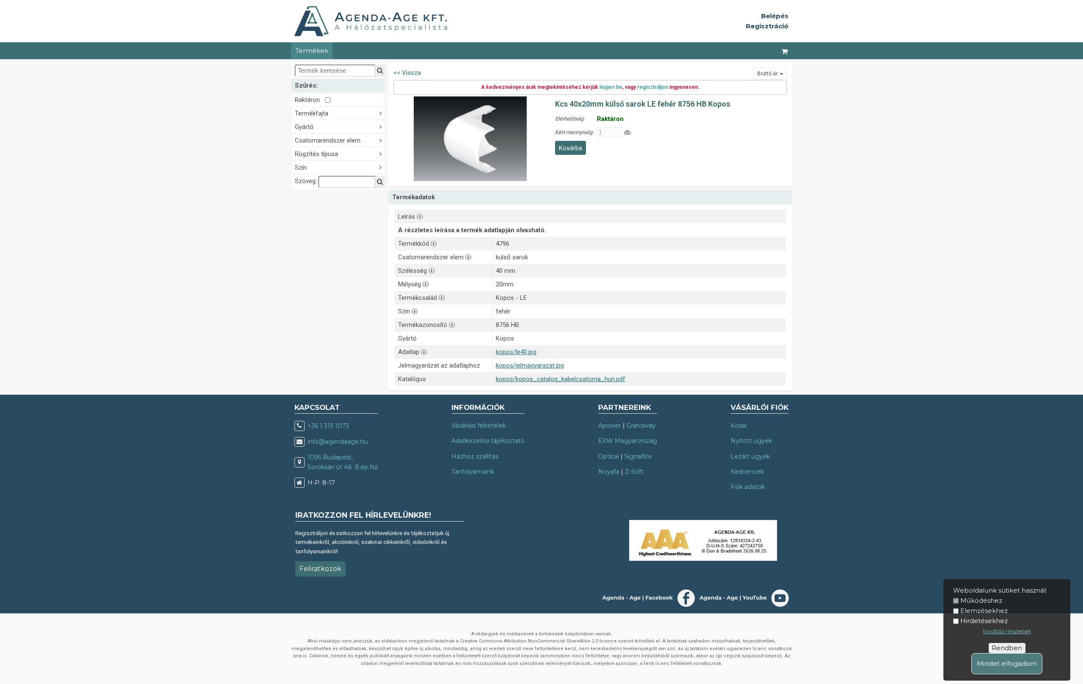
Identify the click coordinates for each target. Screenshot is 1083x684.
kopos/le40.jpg (516, 352)
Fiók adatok (748, 487)
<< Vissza (407, 73)
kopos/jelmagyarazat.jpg (530, 365)
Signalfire (638, 456)
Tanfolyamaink (472, 471)
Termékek (311, 51)
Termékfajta (311, 113)
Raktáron (310, 100)
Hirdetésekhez (984, 621)
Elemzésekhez (984, 611)
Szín (301, 167)
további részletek (1007, 631)
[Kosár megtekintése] (785, 50)
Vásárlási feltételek (478, 425)
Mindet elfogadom (1007, 663)
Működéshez (981, 600)
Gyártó (304, 127)
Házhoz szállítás (474, 456)
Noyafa (608, 471)
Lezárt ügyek (750, 456)
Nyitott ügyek (751, 441)
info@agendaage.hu (338, 441)
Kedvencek (747, 471)
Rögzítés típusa (316, 154)
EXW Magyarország (627, 441)
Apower (609, 425)
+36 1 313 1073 (328, 426)
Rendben (1007, 648)
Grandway (641, 425)
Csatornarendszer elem (327, 140)
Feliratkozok (320, 569)
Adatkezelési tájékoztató (488, 441)
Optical (608, 456)
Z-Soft (634, 471)
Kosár (739, 425)
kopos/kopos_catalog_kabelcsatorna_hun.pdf (560, 379)
